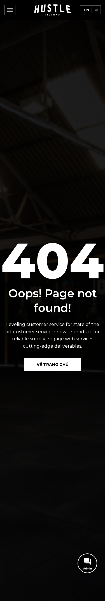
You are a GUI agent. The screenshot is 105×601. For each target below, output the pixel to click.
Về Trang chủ (53, 364)
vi (96, 10)
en (86, 10)
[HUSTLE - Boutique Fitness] (52, 9)
